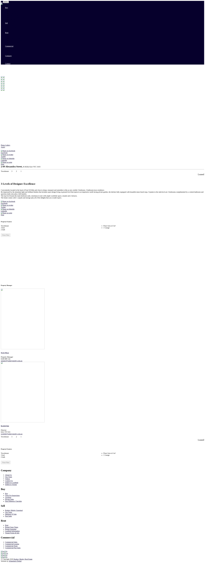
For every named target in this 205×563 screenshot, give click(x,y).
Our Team (12, 27)
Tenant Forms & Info (16, 42)
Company (8, 56)
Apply (3, 147)
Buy (6, 8)
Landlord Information (16, 40)
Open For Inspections (16, 17)
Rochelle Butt (5, 426)
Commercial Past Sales (17, 52)
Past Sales (12, 19)
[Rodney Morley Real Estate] (11, 4)
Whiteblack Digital (15, 561)
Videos (11, 62)
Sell (6, 23)
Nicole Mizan (5, 353)
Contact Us (9, 481)
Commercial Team (15, 54)
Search (11, 9)
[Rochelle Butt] (23, 422)
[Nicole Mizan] (23, 349)
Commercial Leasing (16, 50)
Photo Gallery (5, 145)
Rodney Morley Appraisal (18, 25)
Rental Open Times (15, 36)
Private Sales (13, 13)
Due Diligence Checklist (13, 501)
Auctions (12, 11)
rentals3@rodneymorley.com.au (11, 361)
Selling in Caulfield (11, 483)
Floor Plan (5, 235)
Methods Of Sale (15, 29)
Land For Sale (14, 15)
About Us (12, 58)
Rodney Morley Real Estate (23, 559)
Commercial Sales (15, 48)
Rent (6, 33)
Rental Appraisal (15, 38)
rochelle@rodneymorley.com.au (11, 434)
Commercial (9, 46)
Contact (7, 63)
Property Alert (14, 21)
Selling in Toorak (11, 484)
